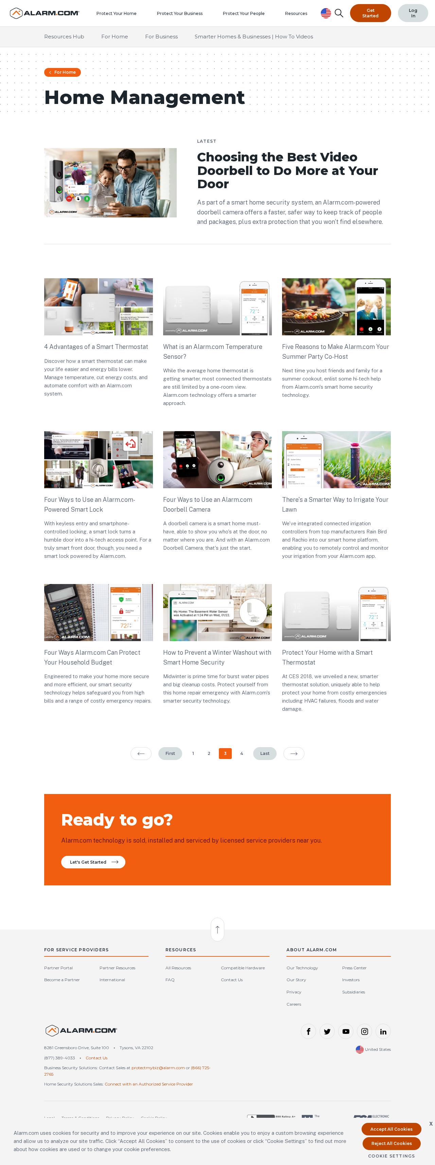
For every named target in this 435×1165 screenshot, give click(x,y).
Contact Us (232, 979)
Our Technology (302, 967)
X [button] (431, 1124)
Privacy (293, 991)
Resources (296, 13)
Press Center (354, 967)
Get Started (370, 13)
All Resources (178, 967)
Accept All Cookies (391, 1129)
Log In (413, 13)
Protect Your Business (180, 13)
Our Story (296, 979)
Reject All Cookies (391, 1143)
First (170, 753)
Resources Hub (64, 36)
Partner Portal (58, 967)
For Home (114, 36)
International (112, 979)
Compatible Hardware (243, 967)
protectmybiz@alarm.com (158, 1067)
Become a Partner (62, 979)
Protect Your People (244, 13)
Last (264, 753)
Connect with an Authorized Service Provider (149, 1084)
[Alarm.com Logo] (81, 1033)
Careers (293, 1004)
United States (377, 1049)
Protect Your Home (117, 13)
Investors (351, 979)
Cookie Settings (391, 1156)
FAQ (170, 979)
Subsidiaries (353, 991)
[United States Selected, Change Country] (326, 13)
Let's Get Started (88, 862)
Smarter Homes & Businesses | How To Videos (254, 36)
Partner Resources (117, 967)
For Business (161, 36)
